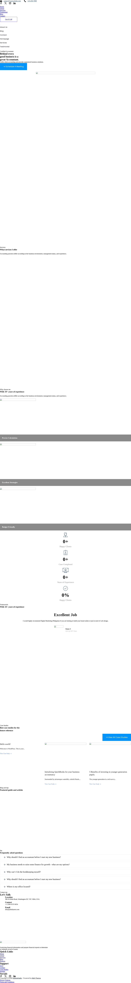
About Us (3, 27)
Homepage (4, 39)
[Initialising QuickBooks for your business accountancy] (65, 756)
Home (2, 7)
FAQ (1, 966)
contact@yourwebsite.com (12, 1)
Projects (2, 961)
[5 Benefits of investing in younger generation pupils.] (110, 756)
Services (2, 10)
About (2, 8)
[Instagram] (10, 3)
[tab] (65, 857)
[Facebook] (1, 3)
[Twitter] (6, 3)
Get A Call (8, 19)
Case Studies (4, 969)
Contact (2, 16)
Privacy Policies (5, 980)
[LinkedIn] (15, 3)
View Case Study (5, 753)
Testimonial (3, 12)
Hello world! (5, 744)
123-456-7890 (32, 1)
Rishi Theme (36, 978)
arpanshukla (17, 978)
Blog (1, 14)
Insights (2, 971)
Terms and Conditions (7, 982)
